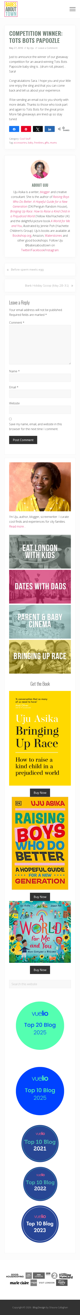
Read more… (17, 526)
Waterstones (53, 235)
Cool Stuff (25, 138)
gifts (47, 142)
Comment (16, 323)
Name (14, 371)
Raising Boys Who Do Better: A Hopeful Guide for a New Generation (41, 202)
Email (13, 387)
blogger (45, 192)
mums (53, 142)
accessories (20, 142)
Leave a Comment (47, 48)
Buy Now (40, 793)
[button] (73, 9)
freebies (39, 142)
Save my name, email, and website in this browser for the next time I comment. (35, 426)
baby (30, 142)
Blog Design (39, 1307)
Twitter (25, 250)
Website (14, 403)
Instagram (52, 250)
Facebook (37, 250)
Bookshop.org (21, 235)
